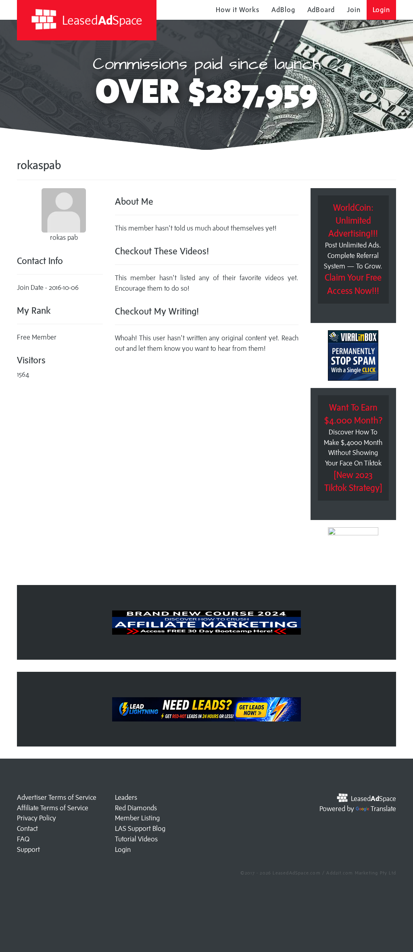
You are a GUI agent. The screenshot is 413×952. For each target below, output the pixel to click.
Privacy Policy (36, 818)
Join (354, 10)
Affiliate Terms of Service (52, 808)
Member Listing (137, 818)
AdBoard (321, 10)
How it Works (237, 10)
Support (28, 849)
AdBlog (283, 10)
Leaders (126, 797)
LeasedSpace (100, 20)
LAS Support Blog (140, 828)
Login (381, 10)
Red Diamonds (136, 808)
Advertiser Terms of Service (56, 797)
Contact (27, 828)
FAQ (23, 839)
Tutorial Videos (136, 839)
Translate (383, 809)
